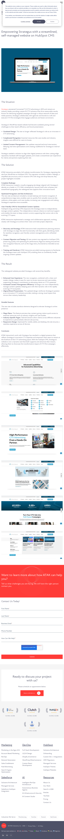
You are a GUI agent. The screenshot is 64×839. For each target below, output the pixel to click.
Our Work (46, 786)
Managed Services (49, 763)
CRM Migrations (48, 760)
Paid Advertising (7, 767)
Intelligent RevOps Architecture (28, 784)
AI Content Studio (28, 796)
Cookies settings (25, 21)
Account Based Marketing (10, 753)
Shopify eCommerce (29, 757)
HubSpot (48, 745)
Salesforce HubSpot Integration (8, 790)
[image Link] (32, 712)
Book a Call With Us (29, 693)
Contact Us (47, 802)
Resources (48, 777)
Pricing (45, 799)
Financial (43, 817)
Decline (52, 21)
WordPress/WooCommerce (31, 760)
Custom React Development (27, 764)
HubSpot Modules (49, 770)
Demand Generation (8, 760)
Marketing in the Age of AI (10, 750)
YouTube (46, 796)
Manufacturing (22, 817)
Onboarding (47, 753)
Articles (46, 792)
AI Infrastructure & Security (32, 793)
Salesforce (6, 777)
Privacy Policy (32, 826)
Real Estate (53, 817)
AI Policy (40, 826)
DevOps (26, 745)
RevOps (4, 757)
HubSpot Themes (49, 767)
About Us (46, 783)
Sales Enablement (7, 763)
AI (23, 777)
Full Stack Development (30, 750)
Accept (39, 21)
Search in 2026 (48, 789)
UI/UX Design (27, 753)
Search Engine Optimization (6, 771)
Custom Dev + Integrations (52, 757)
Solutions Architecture (51, 750)
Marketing (6, 745)
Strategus (5, 109)
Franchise (33, 817)
